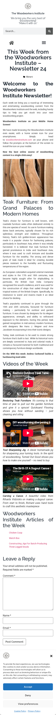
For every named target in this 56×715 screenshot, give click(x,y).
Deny (28, 695)
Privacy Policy (34, 711)
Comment (9, 576)
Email (7, 628)
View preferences (28, 703)
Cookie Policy (20, 711)
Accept (28, 686)
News (29, 77)
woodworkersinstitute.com (19, 140)
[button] (51, 656)
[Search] (49, 31)
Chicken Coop (15, 532)
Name (7, 615)
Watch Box (14, 538)
